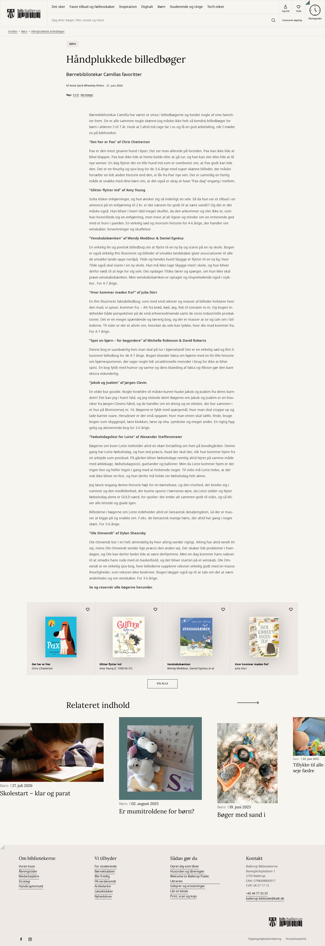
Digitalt (147, 6)
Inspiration (128, 6)
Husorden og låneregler (187, 871)
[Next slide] (248, 703)
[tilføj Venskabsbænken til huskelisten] (223, 609)
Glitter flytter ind (110, 664)
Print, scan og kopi (183, 896)
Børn (161, 6)
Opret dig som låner (184, 866)
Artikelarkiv (103, 886)
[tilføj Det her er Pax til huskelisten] (88, 609)
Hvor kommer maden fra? (252, 664)
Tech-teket (215, 6)
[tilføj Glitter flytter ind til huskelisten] (155, 609)
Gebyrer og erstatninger (187, 886)
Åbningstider (28, 871)
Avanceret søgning (292, 20)
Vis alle (162, 684)
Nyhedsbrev (103, 896)
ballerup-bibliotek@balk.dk (265, 898)
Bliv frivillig (102, 876)
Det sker (58, 6)
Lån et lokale (179, 891)
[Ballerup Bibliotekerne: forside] (23, 13)
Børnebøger (87, 95)
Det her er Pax (41, 664)
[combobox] (163, 20)
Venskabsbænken (178, 664)
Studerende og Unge (186, 6)
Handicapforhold (31, 886)
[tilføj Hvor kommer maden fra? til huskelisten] (291, 609)
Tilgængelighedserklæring (264, 939)
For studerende (106, 866)
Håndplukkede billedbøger (48, 31)
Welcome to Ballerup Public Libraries (189, 879)
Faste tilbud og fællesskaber (92, 6)
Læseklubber (104, 891)
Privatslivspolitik (296, 939)
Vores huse (27, 866)
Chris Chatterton (42, 668)
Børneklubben (105, 871)
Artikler (12, 31)
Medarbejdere (29, 876)
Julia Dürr (241, 668)
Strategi (24, 881)
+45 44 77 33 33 (257, 893)
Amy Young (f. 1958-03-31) (115, 668)
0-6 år (76, 95)
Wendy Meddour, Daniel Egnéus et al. (191, 668)
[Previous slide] (248, 710)
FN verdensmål (105, 881)
